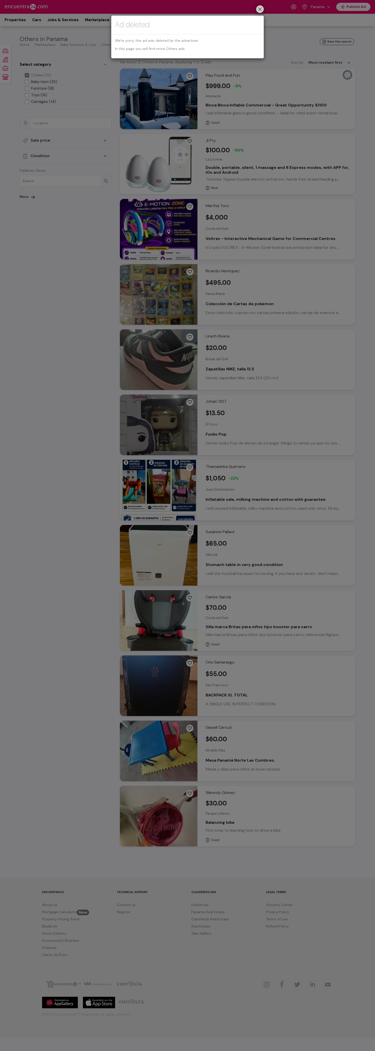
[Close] (260, 9)
